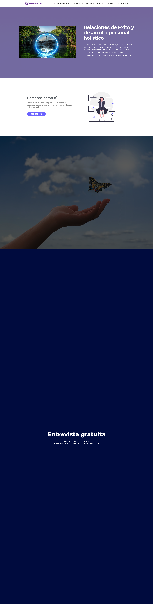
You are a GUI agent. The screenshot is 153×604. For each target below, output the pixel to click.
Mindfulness (90, 3)
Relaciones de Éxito (63, 3)
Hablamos (124, 3)
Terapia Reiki (100, 3)
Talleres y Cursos (113, 3)
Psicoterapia (77, 3)
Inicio (53, 3)
